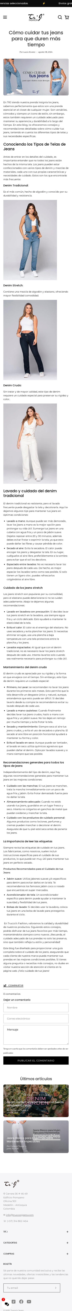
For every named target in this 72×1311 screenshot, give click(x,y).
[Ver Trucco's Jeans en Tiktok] (13, 1301)
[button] (59, 17)
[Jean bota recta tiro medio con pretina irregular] (30, 379)
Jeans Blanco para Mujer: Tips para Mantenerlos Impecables (30, 1139)
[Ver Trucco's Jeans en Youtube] (28, 1301)
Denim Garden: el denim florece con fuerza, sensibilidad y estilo (35, 1103)
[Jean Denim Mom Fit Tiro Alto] (30, 279)
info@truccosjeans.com (20, 1214)
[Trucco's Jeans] (36, 17)
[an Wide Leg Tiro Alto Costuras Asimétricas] (30, 482)
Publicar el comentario (36, 1060)
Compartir (15, 985)
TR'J (5, 1231)
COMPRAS (8, 1253)
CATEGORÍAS (10, 1242)
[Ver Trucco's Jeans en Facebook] (21, 1301)
